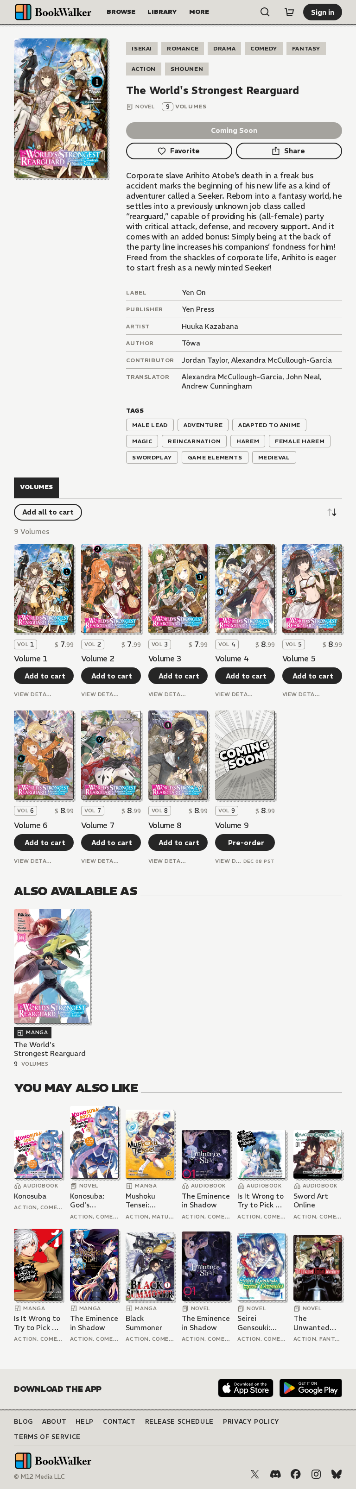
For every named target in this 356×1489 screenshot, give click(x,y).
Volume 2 (97, 658)
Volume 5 (299, 658)
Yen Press (198, 309)
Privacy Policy (251, 1422)
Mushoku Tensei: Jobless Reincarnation (149, 1201)
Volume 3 (165, 658)
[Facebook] (295, 1474)
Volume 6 (30, 825)
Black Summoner (144, 1323)
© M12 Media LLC (39, 1477)
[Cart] (289, 12)
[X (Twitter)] (255, 1474)
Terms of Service (47, 1437)
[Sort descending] (332, 512)
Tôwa (191, 343)
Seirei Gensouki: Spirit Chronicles (254, 1323)
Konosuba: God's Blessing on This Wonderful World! (89, 1201)
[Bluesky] (336, 1474)
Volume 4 (231, 658)
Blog (23, 1422)
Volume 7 (97, 825)
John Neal (303, 376)
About (54, 1422)
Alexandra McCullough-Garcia (281, 360)
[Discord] (275, 1474)
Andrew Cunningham (217, 386)
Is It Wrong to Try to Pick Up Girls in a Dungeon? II (37, 1323)
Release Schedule (179, 1422)
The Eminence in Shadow (206, 1201)
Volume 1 (30, 658)
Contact (119, 1422)
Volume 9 (231, 825)
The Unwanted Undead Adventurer (312, 1323)
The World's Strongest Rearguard (50, 1049)
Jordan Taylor (205, 360)
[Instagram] (316, 1474)
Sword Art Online (310, 1201)
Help (85, 1422)
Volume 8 (165, 825)
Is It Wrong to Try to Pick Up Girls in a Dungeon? (261, 1201)
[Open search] (265, 12)
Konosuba (30, 1196)
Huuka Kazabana (210, 326)
